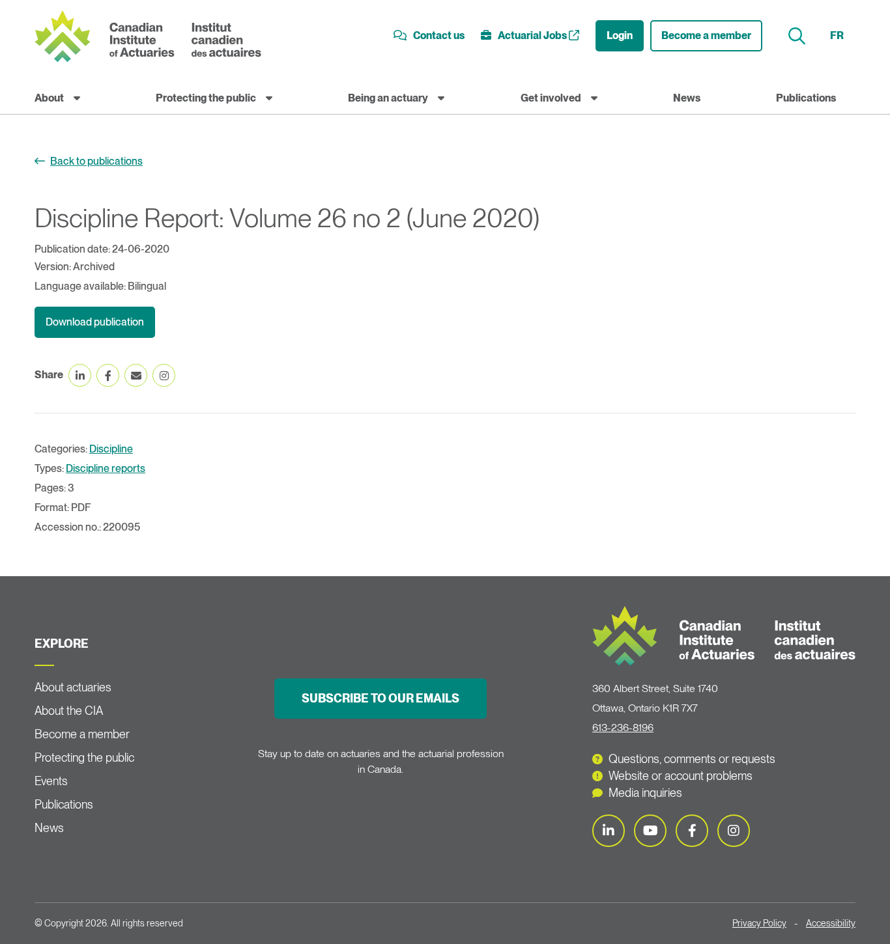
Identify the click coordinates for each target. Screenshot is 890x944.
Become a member (706, 35)
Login (620, 35)
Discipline (111, 449)
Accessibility (830, 923)
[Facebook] (692, 830)
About (49, 98)
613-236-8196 (622, 727)
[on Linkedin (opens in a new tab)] (79, 375)
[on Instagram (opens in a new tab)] (163, 375)
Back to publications (96, 161)
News (686, 98)
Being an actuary (388, 98)
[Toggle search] (798, 36)
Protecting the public (206, 98)
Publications (806, 98)
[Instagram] (733, 830)
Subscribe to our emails (380, 698)
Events (51, 781)
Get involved (551, 98)
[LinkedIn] (608, 830)
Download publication (95, 322)
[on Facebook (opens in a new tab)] (107, 375)
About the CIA (69, 710)
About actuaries (73, 687)
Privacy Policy (759, 923)
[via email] (135, 375)
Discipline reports (105, 468)
